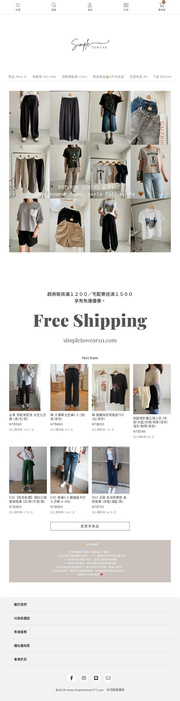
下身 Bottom (162, 76)
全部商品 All (138, 76)
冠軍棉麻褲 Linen (74, 76)
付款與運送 (22, 618)
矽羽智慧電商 (115, 690)
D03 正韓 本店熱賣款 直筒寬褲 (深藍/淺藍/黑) (109, 499)
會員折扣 (20, 659)
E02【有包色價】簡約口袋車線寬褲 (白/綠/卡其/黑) (28, 499)
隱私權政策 (22, 645)
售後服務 (20, 632)
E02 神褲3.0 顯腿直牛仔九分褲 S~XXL (68, 499)
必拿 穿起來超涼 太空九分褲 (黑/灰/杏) (27, 417)
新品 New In (17, 76)
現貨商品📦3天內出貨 (108, 76)
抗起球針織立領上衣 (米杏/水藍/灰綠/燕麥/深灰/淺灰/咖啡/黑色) (150, 422)
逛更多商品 (90, 526)
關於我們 (20, 604)
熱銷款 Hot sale (44, 76)
